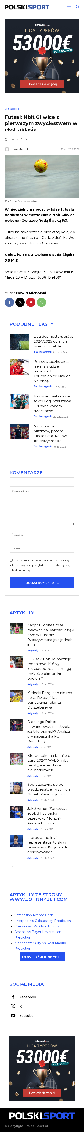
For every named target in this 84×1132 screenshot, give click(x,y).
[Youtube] (13, 1016)
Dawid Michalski (20, 149)
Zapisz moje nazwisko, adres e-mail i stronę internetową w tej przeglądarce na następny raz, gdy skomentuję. (40, 565)
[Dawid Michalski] (8, 149)
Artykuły (32, 650)
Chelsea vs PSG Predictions (36, 926)
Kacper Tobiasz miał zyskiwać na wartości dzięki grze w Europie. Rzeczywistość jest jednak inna (50, 635)
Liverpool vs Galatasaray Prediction (42, 921)
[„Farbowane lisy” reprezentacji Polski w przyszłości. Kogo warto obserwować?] (16, 838)
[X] (20, 302)
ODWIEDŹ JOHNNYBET (42, 957)
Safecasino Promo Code (34, 915)
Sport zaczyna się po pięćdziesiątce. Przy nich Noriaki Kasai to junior (48, 789)
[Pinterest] (30, 302)
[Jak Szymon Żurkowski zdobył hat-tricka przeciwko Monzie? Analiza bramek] (16, 809)
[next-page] (20, 867)
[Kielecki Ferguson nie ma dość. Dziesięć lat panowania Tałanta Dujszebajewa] (16, 693)
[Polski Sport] (27, 7)
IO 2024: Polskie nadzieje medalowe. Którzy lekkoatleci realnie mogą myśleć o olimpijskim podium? (49, 669)
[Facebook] (9, 302)
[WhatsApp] (41, 302)
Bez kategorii (12, 109)
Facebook (28, 997)
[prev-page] (12, 867)
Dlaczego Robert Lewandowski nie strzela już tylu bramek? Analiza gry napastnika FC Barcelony (48, 731)
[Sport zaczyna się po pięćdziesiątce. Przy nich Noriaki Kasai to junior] (16, 785)
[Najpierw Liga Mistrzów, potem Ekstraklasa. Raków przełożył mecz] (19, 431)
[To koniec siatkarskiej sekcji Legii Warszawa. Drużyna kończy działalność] (19, 401)
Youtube (27, 1016)
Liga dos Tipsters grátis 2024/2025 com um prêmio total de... (53, 341)
